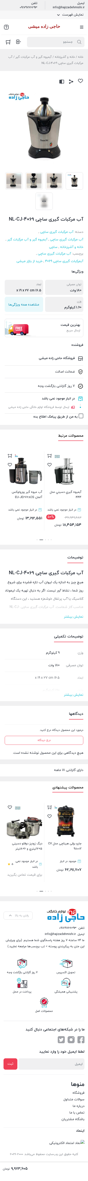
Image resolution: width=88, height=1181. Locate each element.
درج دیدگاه (44, 740)
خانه (80, 57)
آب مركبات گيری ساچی (56, 232)
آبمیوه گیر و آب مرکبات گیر (33, 57)
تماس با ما (76, 1112)
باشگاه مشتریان (72, 1119)
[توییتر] (61, 1039)
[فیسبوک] (80, 1039)
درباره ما (78, 1106)
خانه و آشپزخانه (65, 57)
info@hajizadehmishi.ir (68, 7)
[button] (51, 539)
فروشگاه (78, 1093)
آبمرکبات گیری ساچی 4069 (64, 261)
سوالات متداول (73, 1099)
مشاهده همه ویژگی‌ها (23, 304)
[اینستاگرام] (71, 1039)
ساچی (53, 247)
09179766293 (28, 7)
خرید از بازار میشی (29, 261)
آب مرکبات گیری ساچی (66, 239)
